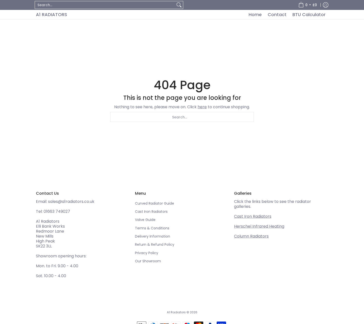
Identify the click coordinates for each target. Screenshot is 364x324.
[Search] (179, 5)
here (202, 107)
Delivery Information (152, 236)
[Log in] (326, 5)
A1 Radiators (51, 14)
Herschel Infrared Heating (259, 226)
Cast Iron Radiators (151, 211)
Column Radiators (251, 236)
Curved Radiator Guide (154, 203)
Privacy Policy (146, 252)
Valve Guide (145, 219)
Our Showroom (148, 261)
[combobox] (105, 5)
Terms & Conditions (152, 228)
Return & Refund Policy (154, 244)
